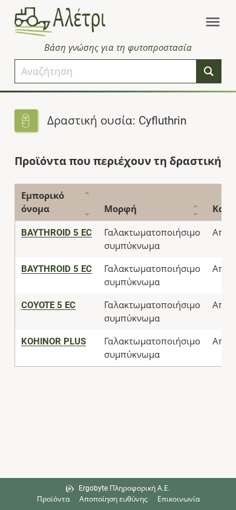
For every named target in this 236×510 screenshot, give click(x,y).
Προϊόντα (53, 499)
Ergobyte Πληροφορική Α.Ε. (124, 488)
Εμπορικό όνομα (42, 202)
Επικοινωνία (178, 499)
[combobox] (106, 71)
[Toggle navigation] (212, 22)
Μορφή (120, 209)
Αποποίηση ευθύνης (113, 499)
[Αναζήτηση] (208, 71)
